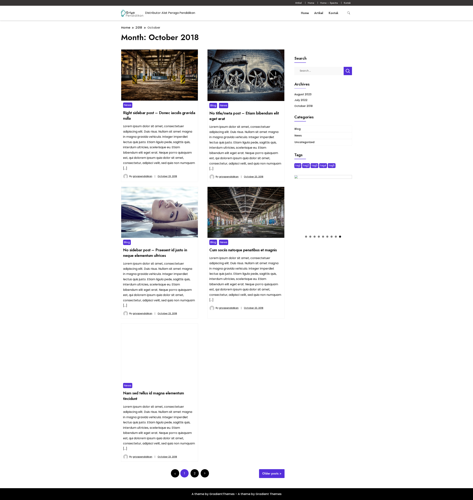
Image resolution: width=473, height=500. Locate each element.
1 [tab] (306, 237)
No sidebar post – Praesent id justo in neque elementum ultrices (155, 252)
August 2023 (303, 94)
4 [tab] (319, 237)
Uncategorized (304, 142)
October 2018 (303, 106)
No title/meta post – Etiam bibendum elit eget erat (244, 115)
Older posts (270, 473)
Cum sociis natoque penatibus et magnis (243, 250)
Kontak (347, 3)
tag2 (306, 165)
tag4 (323, 165)
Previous (299, 203)
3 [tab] (315, 237)
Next (347, 203)
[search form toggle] (348, 13)
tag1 (297, 165)
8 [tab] (336, 237)
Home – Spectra (329, 3)
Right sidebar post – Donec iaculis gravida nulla (159, 115)
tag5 (332, 165)
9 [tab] (340, 237)
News (127, 105)
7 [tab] (332, 237)
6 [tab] (327, 237)
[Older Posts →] (205, 473)
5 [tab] (323, 237)
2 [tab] (310, 237)
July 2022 (300, 100)
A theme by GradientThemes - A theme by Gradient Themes (237, 494)
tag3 (314, 165)
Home (311, 3)
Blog (213, 105)
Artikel (298, 3)
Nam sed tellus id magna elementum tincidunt (153, 395)
